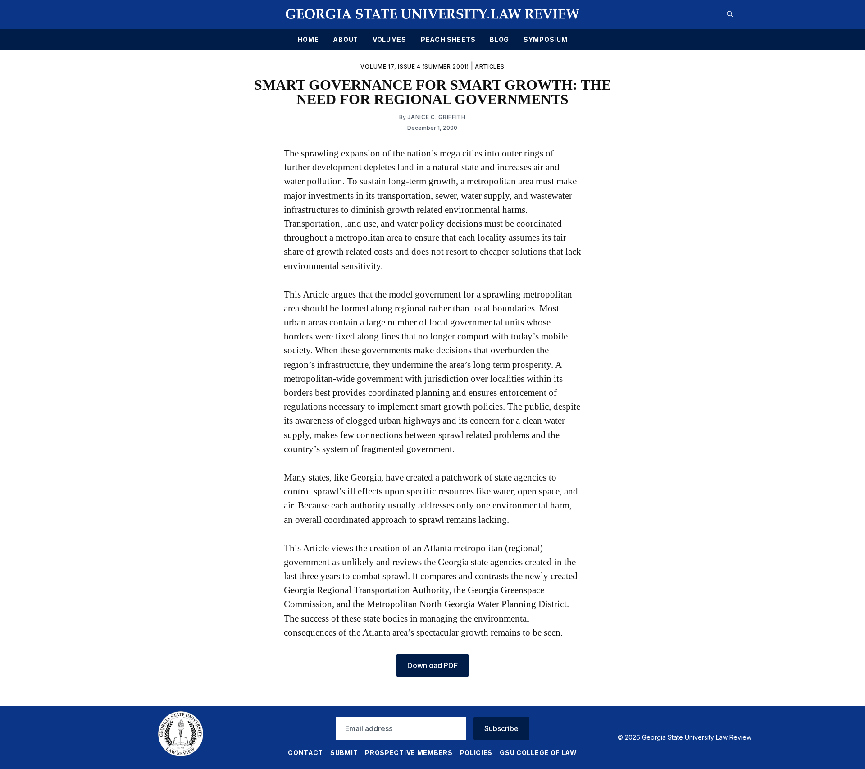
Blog (499, 39)
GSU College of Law (538, 752)
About (345, 39)
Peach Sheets (448, 39)
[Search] (729, 14)
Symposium (545, 39)
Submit (344, 752)
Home (308, 39)
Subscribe (501, 728)
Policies (476, 752)
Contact (305, 752)
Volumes (389, 39)
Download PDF (432, 665)
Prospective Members (408, 752)
